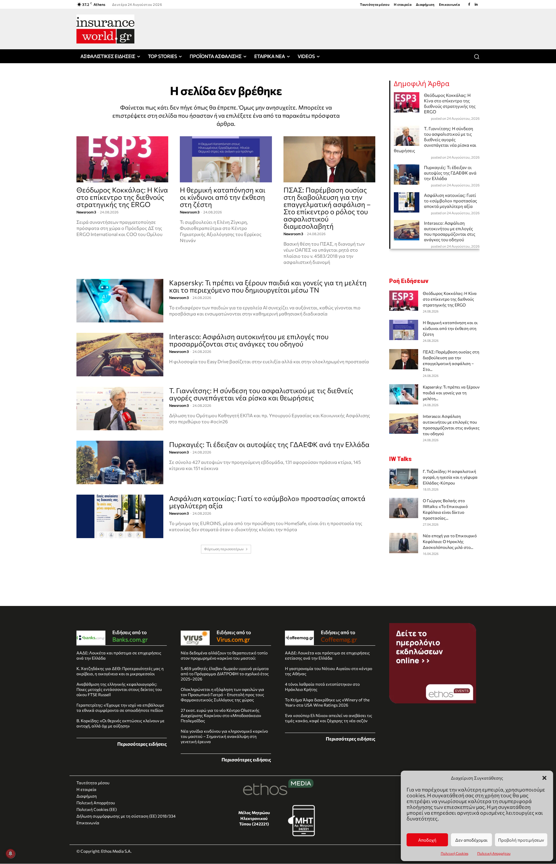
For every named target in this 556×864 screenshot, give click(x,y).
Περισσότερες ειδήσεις (142, 744)
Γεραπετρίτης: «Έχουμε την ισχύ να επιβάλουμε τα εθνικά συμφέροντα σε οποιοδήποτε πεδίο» (120, 708)
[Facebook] (469, 4)
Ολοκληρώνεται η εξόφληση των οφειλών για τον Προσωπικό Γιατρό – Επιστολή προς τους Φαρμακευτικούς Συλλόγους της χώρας (222, 694)
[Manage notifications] (10, 853)
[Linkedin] (476, 4)
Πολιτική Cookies (454, 853)
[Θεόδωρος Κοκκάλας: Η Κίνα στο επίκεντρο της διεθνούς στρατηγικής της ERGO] (122, 159)
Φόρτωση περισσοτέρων (224, 549)
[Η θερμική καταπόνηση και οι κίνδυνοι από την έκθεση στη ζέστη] (226, 159)
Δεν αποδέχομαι (471, 840)
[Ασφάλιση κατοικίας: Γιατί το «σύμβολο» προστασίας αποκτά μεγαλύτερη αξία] (119, 516)
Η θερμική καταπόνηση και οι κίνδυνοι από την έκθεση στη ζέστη (222, 197)
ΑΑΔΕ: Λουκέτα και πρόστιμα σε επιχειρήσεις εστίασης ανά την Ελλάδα (327, 655)
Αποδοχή (427, 840)
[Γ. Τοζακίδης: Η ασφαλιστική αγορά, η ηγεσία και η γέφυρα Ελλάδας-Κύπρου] (403, 479)
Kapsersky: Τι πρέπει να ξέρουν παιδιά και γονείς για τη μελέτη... (451, 392)
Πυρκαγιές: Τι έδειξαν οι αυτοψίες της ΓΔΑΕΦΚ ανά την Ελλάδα (269, 444)
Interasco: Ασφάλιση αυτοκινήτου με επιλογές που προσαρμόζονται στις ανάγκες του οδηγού (248, 340)
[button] (544, 778)
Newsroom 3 (86, 212)
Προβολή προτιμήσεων (521, 840)
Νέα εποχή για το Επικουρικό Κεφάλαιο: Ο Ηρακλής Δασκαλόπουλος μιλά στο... (450, 541)
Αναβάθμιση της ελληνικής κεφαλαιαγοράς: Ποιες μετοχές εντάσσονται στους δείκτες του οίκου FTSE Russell (119, 689)
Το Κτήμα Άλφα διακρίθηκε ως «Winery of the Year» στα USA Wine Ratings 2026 (327, 702)
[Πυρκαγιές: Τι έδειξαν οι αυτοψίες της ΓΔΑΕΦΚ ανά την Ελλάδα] (119, 462)
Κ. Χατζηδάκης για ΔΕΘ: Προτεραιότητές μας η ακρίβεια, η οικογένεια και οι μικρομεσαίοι (120, 671)
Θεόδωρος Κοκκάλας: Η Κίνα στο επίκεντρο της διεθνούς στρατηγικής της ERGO (122, 197)
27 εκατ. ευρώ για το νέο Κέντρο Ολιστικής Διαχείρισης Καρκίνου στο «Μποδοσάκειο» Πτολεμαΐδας (221, 715)
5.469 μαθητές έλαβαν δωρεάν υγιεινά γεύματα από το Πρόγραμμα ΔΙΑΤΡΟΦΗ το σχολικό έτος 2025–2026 (225, 673)
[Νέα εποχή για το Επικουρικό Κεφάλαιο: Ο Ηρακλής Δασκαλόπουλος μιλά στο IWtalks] (403, 543)
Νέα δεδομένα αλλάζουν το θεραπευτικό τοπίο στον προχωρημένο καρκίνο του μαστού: (224, 655)
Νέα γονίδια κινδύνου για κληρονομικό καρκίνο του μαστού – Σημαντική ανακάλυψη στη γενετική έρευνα (224, 736)
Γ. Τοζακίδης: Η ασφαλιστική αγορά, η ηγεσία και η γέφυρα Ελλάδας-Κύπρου (450, 477)
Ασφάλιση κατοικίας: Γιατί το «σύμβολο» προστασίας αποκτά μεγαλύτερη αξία (267, 502)
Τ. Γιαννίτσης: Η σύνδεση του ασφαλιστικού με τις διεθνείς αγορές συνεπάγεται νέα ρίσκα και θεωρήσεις (261, 394)
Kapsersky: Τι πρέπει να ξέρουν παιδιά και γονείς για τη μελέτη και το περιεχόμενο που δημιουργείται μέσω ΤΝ (268, 286)
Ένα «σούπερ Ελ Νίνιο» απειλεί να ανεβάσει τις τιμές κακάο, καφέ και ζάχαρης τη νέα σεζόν (328, 718)
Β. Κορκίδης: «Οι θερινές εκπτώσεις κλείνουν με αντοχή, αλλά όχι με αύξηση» (120, 723)
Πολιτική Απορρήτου (494, 853)
